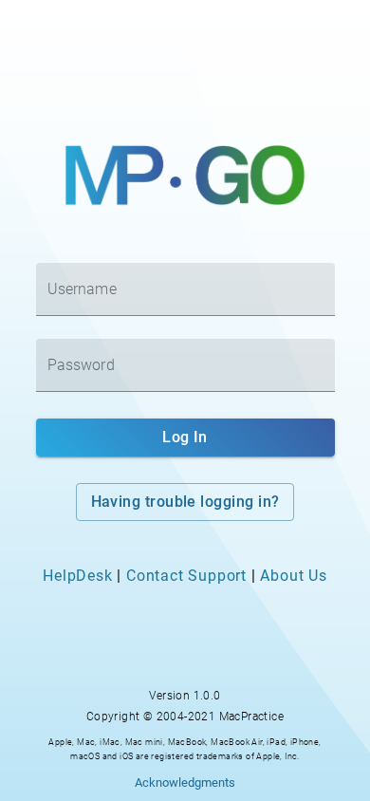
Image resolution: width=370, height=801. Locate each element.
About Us (293, 576)
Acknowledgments (185, 782)
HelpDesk (77, 576)
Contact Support (186, 576)
